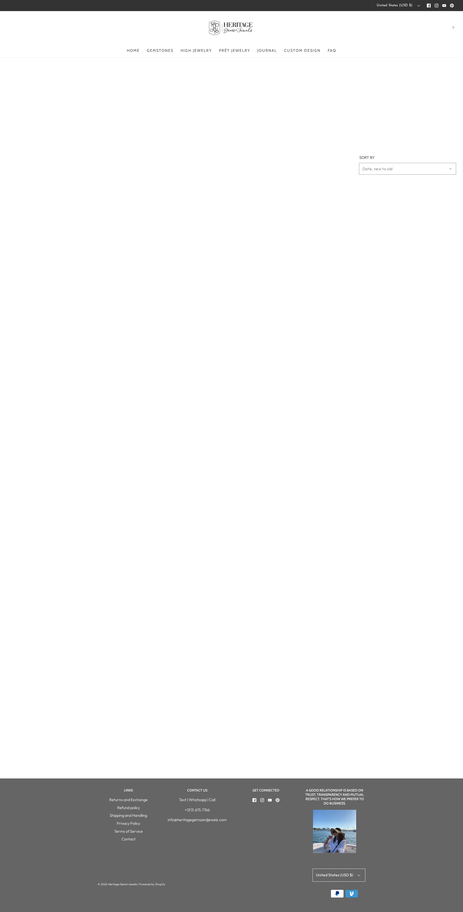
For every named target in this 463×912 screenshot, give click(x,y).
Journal (267, 50)
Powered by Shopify (152, 884)
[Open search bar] (441, 28)
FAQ (332, 50)
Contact (129, 839)
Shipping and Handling (128, 815)
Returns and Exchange (128, 799)
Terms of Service (128, 831)
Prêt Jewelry (234, 50)
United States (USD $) (395, 5)
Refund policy (128, 807)
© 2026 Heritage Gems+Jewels (117, 884)
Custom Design (302, 50)
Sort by (366, 158)
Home (133, 50)
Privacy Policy (128, 823)
